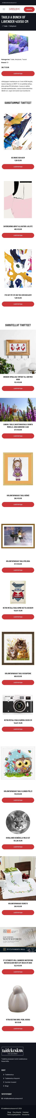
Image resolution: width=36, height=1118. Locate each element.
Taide (5, 26)
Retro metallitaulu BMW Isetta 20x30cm (18, 608)
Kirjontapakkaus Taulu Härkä (18, 495)
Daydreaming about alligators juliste (18, 226)
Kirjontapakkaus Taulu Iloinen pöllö (18, 791)
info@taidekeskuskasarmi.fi (9, 2)
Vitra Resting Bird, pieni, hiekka (18, 1019)
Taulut (24, 59)
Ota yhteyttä (17, 1112)
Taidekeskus (9, 1075)
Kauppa (29, 9)
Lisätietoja (18, 73)
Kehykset (13, 26)
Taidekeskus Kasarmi (12, 1078)
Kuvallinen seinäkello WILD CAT (18, 838)
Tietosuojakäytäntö (14, 1115)
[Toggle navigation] (3, 9)
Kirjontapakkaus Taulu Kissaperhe (18, 673)
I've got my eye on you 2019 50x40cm (18, 295)
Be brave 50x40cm (18, 157)
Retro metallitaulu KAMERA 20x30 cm (18, 720)
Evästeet (26, 1112)
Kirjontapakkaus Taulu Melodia (18, 561)
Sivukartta (25, 1115)
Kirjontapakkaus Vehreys (18, 903)
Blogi (6, 1086)
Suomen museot (10, 1082)
